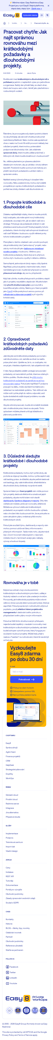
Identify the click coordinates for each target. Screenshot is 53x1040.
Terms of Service (25, 1035)
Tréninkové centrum (14, 842)
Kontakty (10, 919)
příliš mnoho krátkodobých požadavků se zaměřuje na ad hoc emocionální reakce (23, 380)
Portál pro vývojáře (14, 889)
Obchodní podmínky (14, 894)
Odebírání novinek (13, 932)
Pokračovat (24, 679)
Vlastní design (12, 851)
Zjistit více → (36, 8)
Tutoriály (9, 881)
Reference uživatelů (14, 946)
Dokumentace (12, 885)
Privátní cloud (12, 799)
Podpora (9, 838)
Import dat (10, 846)
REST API (10, 876)
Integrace (10, 808)
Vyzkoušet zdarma (30, 15)
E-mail (12, 666)
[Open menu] (47, 15)
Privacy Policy (8, 1035)
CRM (8, 761)
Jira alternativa (12, 812)
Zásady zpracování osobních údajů (20, 898)
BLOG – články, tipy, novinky (18, 928)
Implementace (12, 833)
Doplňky (9, 774)
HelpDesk (10, 765)
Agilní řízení (11, 752)
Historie (9, 924)
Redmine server (12, 803)
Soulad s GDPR (12, 903)
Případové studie (13, 817)
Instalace (9, 872)
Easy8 (9, 291)
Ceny (8, 868)
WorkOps (10, 778)
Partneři (9, 937)
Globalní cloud (12, 795)
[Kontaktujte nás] (41, 15)
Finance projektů (13, 756)
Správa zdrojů (12, 747)
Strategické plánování (15, 769)
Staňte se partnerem (14, 950)
